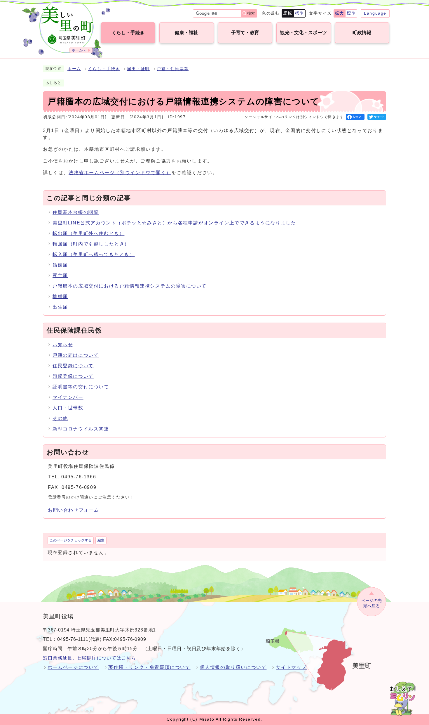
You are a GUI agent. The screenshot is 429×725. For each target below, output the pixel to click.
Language (375, 13)
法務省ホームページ (120, 172)
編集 (100, 540)
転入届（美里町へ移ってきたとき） (94, 254)
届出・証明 (138, 69)
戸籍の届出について (76, 355)
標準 (299, 13)
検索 (251, 13)
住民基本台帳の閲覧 (76, 212)
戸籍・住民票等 (173, 69)
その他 (60, 418)
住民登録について (73, 365)
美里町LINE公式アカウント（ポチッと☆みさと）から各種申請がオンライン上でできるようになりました (174, 222)
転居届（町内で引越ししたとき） (91, 243)
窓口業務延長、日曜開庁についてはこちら (89, 657)
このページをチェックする (71, 540)
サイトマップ (291, 667)
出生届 (60, 306)
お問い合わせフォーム (73, 510)
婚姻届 (60, 264)
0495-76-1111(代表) (79, 639)
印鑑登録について (73, 376)
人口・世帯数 (68, 407)
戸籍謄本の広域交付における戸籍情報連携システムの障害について (130, 285)
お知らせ (63, 344)
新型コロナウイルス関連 (81, 428)
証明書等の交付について (81, 386)
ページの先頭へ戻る (371, 603)
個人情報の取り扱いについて (233, 667)
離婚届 (60, 296)
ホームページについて (73, 667)
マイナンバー (68, 397)
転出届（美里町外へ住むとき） (88, 233)
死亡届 (60, 275)
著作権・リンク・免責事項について (149, 667)
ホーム (74, 69)
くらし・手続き (104, 69)
